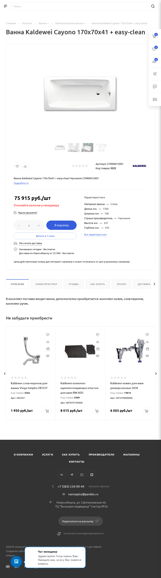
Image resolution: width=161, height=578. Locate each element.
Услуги (47, 454)
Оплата (121, 284)
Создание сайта (15, 551)
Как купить (98, 284)
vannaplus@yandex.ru (83, 494)
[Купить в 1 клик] (48, 348)
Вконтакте (62, 474)
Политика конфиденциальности (84, 533)
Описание (17, 284)
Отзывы (74, 284)
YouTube (82, 474)
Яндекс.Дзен (92, 474)
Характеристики (46, 284)
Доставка (144, 284)
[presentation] (5, 374)
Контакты (76, 461)
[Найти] (152, 6)
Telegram (72, 474)
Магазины (131, 454)
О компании (23, 454)
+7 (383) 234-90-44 (71, 486)
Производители (101, 454)
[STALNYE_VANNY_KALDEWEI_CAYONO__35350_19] (80, 94)
